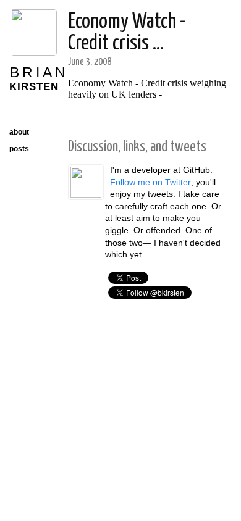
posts (19, 148)
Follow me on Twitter (150, 182)
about (19, 132)
